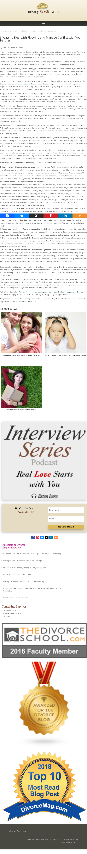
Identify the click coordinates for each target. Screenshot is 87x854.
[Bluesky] (21, 216)
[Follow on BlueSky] (42, 537)
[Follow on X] (46, 537)
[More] (79, 216)
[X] (36, 216)
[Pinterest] (51, 216)
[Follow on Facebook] (33, 537)
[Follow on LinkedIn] (51, 537)
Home (2, 31)
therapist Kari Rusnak (29, 84)
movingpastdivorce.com (71, 839)
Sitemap (75, 842)
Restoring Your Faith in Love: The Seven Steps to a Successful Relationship (32, 554)
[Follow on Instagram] (37, 537)
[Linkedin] (65, 216)
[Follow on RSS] (56, 537)
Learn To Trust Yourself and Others (17, 574)
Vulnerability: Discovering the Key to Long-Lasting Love (24, 567)
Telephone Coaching (10, 610)
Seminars (6, 616)
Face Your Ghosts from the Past (15, 598)
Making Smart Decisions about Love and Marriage (22, 560)
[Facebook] (7, 216)
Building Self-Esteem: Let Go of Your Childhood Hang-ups (25, 581)
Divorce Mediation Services (13, 613)
